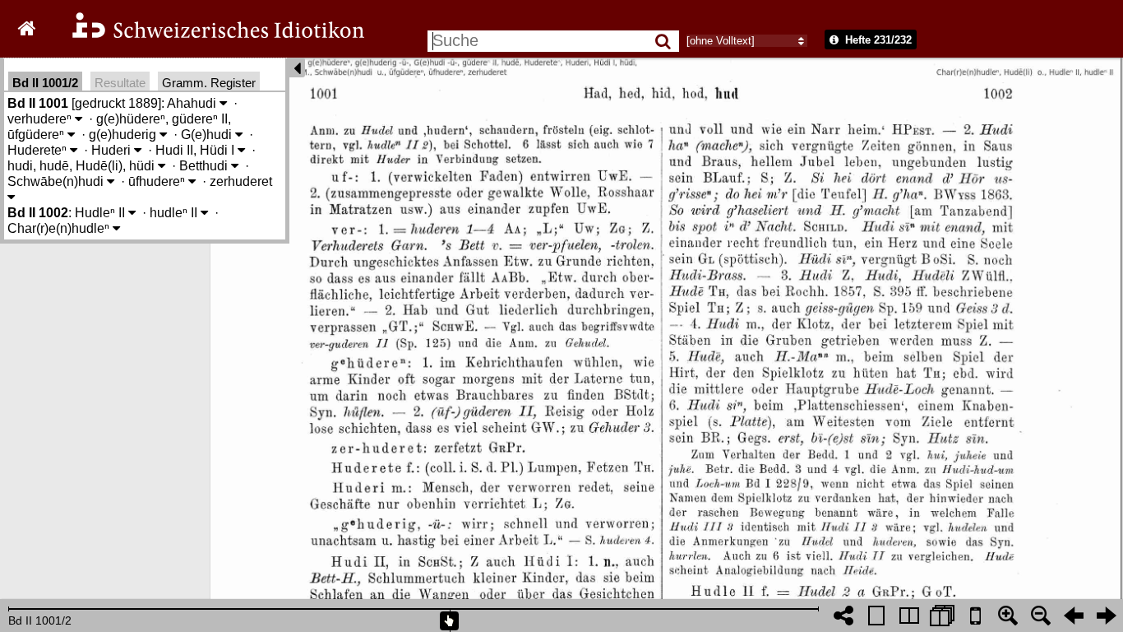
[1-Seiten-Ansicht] (876, 615)
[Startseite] (207, 36)
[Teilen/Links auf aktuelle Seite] (843, 615)
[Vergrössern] (1007, 615)
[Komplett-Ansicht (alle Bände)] (942, 615)
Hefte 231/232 (877, 40)
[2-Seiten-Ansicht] (909, 615)
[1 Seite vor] (1106, 615)
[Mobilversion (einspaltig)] (975, 615)
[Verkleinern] (1040, 615)
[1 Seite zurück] (1073, 615)
